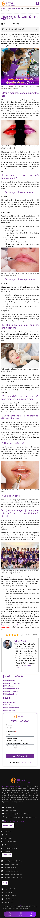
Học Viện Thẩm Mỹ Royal (15, 905)
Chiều (15, 741)
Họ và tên (9, 725)
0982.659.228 (26, 762)
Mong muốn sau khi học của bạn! (17, 743)
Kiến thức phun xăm (13, 9)
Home (3, 9)
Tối (21, 741)
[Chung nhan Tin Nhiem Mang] (13, 821)
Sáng (9, 741)
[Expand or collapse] (36, 29)
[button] (37, 3)
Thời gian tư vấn (11, 738)
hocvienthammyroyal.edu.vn (10, 625)
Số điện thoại (10, 732)
